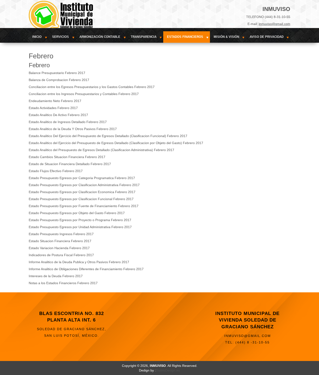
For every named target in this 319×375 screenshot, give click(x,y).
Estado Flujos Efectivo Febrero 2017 (56, 171)
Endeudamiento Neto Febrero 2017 (55, 101)
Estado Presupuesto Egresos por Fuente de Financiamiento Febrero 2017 (83, 206)
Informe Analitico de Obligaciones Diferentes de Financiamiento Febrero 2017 (86, 269)
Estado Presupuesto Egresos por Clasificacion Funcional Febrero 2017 (81, 199)
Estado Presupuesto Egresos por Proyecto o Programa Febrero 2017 (80, 220)
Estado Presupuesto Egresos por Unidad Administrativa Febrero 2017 (80, 227)
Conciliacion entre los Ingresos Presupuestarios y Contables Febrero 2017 (84, 94)
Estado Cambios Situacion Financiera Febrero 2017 (67, 157)
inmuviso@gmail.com (274, 24)
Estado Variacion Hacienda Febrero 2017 (59, 248)
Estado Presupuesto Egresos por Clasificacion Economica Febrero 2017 (82, 192)
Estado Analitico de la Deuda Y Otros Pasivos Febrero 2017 (73, 129)
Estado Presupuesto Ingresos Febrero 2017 (61, 234)
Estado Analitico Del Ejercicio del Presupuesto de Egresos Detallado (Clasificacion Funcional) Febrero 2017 (108, 136)
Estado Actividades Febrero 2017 (53, 108)
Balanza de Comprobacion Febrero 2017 (59, 80)
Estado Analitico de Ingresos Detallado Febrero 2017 (68, 122)
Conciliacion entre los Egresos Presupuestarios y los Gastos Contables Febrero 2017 (92, 87)
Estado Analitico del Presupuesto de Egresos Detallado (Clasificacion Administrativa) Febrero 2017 (101, 150)
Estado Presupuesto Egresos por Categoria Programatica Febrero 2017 (82, 178)
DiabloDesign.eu (168, 370)
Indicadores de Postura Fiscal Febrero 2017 (61, 255)
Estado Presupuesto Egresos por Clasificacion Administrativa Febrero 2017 (84, 185)
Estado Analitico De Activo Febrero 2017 (58, 115)
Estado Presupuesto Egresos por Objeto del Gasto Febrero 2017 (77, 213)
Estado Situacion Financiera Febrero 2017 (60, 241)
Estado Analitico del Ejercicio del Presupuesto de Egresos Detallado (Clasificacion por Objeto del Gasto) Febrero (112, 143)
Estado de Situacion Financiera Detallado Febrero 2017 (70, 164)
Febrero (39, 65)
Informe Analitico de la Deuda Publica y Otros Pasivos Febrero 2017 (79, 262)
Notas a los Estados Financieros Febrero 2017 (63, 283)
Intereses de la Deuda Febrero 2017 (56, 276)
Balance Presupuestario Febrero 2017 (57, 73)
